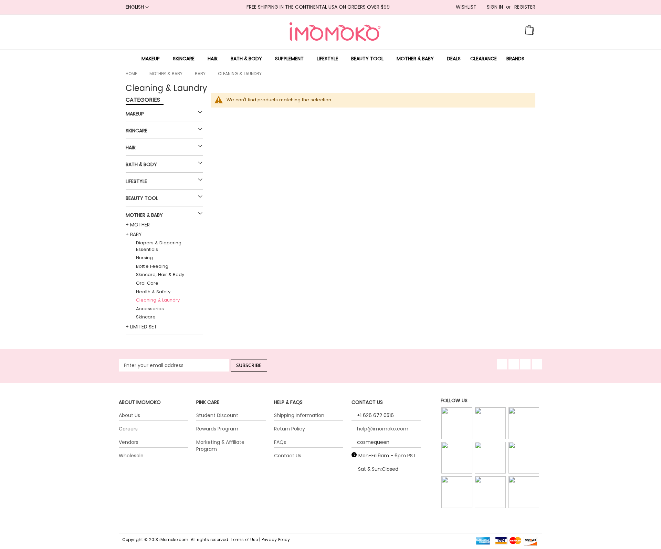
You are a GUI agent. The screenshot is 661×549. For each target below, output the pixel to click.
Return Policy (289, 428)
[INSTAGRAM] (457, 423)
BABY (200, 74)
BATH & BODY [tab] (141, 164)
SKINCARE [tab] (136, 130)
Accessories (150, 308)
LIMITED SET (143, 326)
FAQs (280, 442)
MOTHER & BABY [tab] (144, 215)
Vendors (128, 442)
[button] (137, 7)
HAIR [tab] (131, 147)
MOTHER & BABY (165, 74)
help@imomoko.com (382, 428)
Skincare (146, 317)
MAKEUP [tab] (135, 113)
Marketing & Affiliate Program (220, 446)
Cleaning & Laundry (158, 300)
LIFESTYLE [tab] (136, 181)
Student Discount (217, 415)
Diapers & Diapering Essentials (158, 246)
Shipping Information (299, 415)
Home (131, 74)
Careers (128, 428)
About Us (129, 415)
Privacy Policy (276, 539)
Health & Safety (153, 291)
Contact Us (287, 455)
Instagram (457, 432)
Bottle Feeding (152, 266)
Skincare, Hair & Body (160, 274)
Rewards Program (217, 428)
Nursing (144, 257)
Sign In (495, 7)
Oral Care (147, 283)
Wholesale (131, 455)
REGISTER (524, 7)
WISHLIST (466, 7)
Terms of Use (244, 539)
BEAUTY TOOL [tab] (142, 198)
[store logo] (335, 31)
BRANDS (515, 58)
